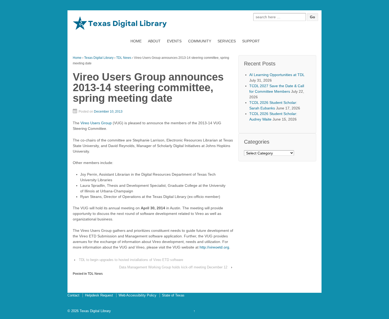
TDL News (123, 58)
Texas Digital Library (99, 58)
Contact (73, 295)
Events (174, 41)
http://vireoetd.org (214, 247)
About (154, 41)
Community (199, 41)
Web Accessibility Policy (137, 295)
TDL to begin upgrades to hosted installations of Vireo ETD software (131, 260)
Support (251, 41)
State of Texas (173, 295)
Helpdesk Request (99, 295)
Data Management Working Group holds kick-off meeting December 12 (173, 267)
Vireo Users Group (96, 123)
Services (227, 41)
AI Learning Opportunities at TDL (276, 75)
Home (136, 41)
